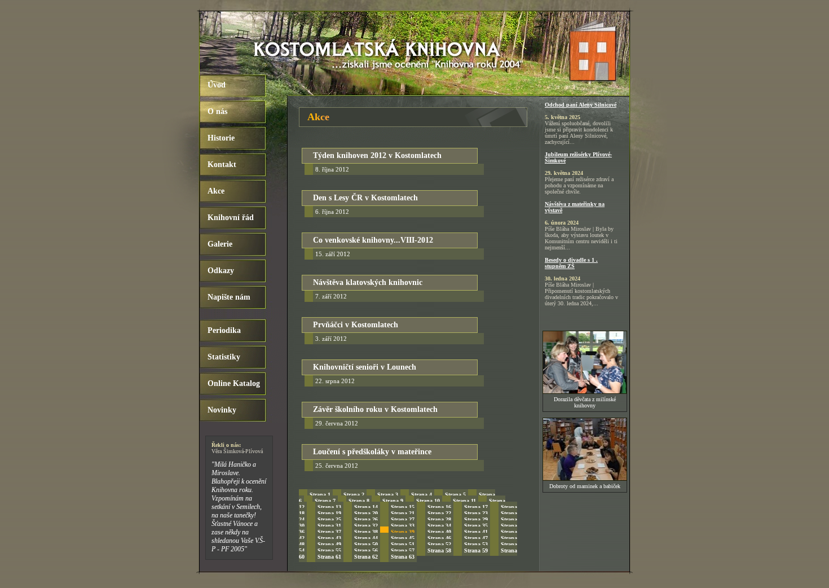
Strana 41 (476, 532)
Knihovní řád (231, 217)
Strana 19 (329, 513)
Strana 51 (402, 544)
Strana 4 (421, 495)
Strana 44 (366, 538)
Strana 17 (476, 507)
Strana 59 (476, 550)
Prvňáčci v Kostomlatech (355, 325)
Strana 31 (329, 526)
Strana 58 (439, 550)
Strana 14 (366, 507)
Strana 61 (329, 557)
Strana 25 (329, 519)
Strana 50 (366, 544)
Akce (216, 191)
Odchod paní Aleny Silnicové (580, 105)
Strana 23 (476, 513)
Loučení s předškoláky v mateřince (372, 451)
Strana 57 (402, 550)
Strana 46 (439, 538)
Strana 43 (329, 538)
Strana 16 (439, 507)
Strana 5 (455, 495)
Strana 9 (392, 501)
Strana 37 (329, 532)
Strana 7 (325, 501)
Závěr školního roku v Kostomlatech (375, 409)
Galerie (220, 244)
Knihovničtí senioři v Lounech (364, 367)
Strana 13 (329, 507)
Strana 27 (402, 519)
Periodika (224, 330)
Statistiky (224, 357)
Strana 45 (402, 538)
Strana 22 (439, 513)
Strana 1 (320, 495)
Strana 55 (329, 550)
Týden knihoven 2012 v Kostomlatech (377, 155)
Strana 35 (476, 526)
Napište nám (229, 297)
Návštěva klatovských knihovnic (367, 282)
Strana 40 (439, 532)
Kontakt (222, 164)
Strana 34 (439, 526)
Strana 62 (366, 557)
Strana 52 (439, 544)
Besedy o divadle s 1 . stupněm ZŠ (571, 263)
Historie (221, 138)
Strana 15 (402, 507)
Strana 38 (366, 532)
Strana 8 (359, 501)
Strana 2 (353, 495)
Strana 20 (366, 513)
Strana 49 (329, 544)
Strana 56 (366, 550)
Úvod (217, 85)
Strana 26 (366, 519)
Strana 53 (476, 544)
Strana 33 (402, 526)
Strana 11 (464, 501)
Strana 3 (387, 495)
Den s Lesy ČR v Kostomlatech (365, 198)
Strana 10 (428, 501)
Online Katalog (234, 383)
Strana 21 (402, 513)
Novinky (222, 410)
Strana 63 (402, 557)
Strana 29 (476, 519)
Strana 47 (476, 538)
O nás (217, 111)
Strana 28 (439, 519)
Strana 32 (366, 526)
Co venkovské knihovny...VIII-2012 (373, 240)
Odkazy (221, 270)
